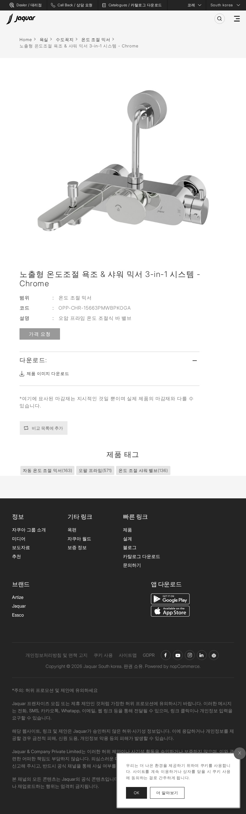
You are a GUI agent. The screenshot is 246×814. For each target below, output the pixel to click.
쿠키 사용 (103, 655)
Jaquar (19, 606)
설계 (127, 539)
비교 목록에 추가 (47, 428)
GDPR (149, 655)
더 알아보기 (170, 792)
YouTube (178, 655)
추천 (16, 556)
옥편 (72, 530)
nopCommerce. (185, 666)
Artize (17, 597)
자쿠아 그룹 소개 (29, 530)
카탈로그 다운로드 (141, 556)
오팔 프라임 (95, 470)
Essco (18, 615)
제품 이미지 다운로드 (48, 373)
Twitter (190, 655)
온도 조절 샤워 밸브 (143, 470)
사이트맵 (128, 655)
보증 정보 (77, 547)
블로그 (129, 547)
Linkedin (202, 655)
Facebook (166, 655)
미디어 (19, 539)
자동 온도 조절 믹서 (47, 470)
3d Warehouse (214, 655)
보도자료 (21, 547)
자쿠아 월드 (79, 539)
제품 (127, 530)
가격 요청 (40, 334)
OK (136, 792)
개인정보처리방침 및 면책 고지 (57, 655)
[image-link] (170, 598)
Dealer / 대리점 (29, 5)
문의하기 (132, 565)
